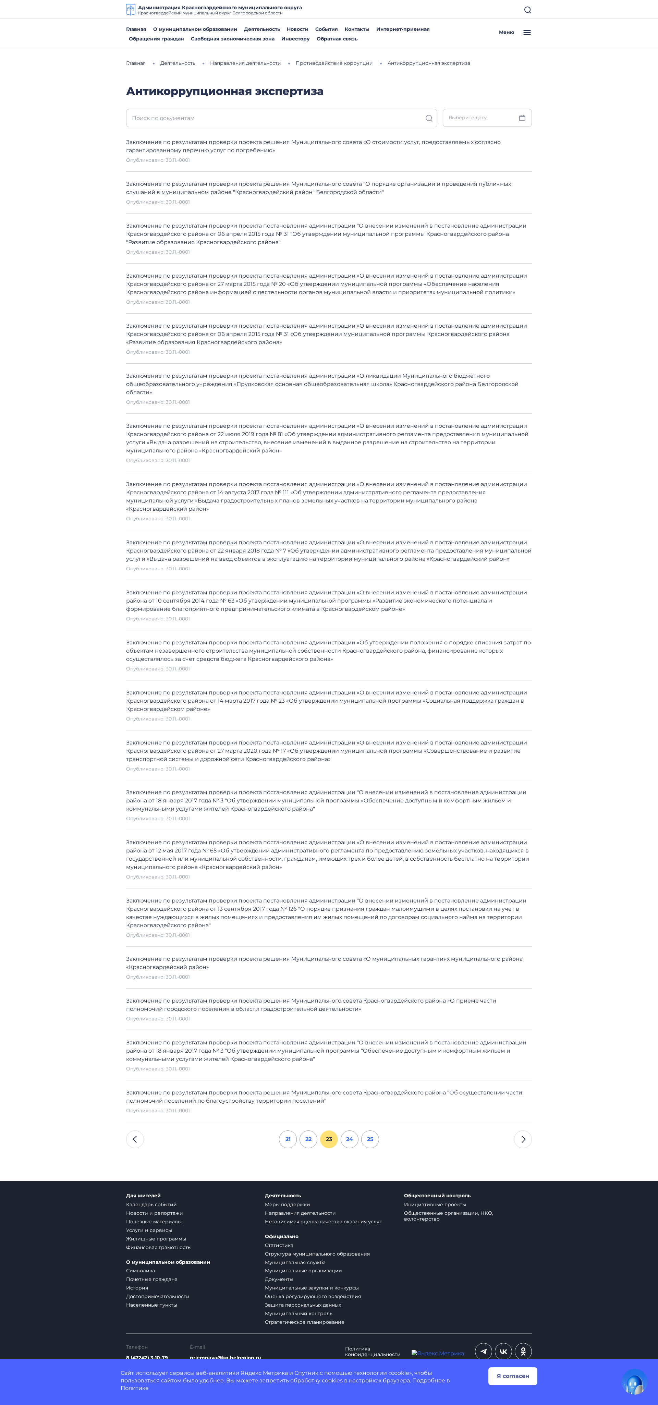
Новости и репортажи (154, 1213)
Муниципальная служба (295, 1262)
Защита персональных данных (303, 1305)
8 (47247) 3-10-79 (147, 1358)
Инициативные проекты (435, 1204)
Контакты (357, 29)
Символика (140, 1271)
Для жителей (143, 1196)
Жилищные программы (156, 1239)
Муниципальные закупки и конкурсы (312, 1288)
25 (370, 1139)
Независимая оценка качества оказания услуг (323, 1222)
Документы (279, 1279)
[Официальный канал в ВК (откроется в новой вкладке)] (503, 1351)
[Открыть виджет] (635, 1382)
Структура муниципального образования (317, 1254)
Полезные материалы (154, 1222)
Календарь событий (151, 1204)
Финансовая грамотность (158, 1247)
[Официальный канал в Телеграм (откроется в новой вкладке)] (483, 1351)
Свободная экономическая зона (233, 39)
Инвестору (295, 39)
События (326, 29)
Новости (297, 29)
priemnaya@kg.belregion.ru (225, 1358)
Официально (281, 1236)
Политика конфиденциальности (373, 1352)
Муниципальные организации (303, 1271)
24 (349, 1139)
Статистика (279, 1245)
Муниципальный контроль (298, 1313)
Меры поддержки (287, 1204)
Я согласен (513, 1376)
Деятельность (262, 29)
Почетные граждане (152, 1279)
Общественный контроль (437, 1196)
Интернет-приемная (403, 29)
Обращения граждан (156, 39)
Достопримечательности (158, 1296)
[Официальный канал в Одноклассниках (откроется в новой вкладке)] (523, 1351)
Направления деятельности (300, 1213)
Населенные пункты (151, 1305)
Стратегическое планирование (304, 1322)
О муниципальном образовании (195, 29)
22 (308, 1139)
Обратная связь (337, 39)
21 (288, 1139)
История (137, 1288)
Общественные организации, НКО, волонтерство (448, 1216)
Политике (135, 1388)
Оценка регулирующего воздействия (313, 1296)
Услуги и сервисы (149, 1230)
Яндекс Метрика (264, 1373)
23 (329, 1139)
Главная (136, 29)
